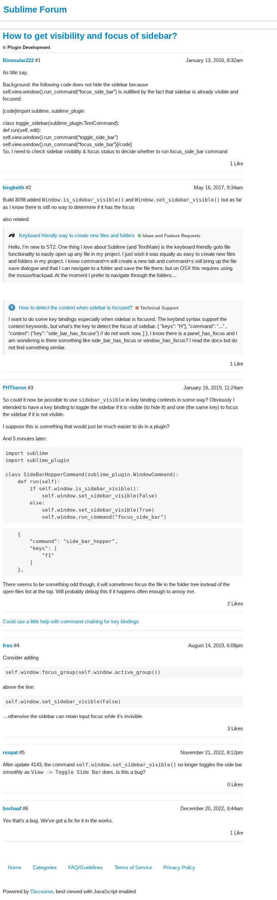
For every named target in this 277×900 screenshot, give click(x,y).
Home (14, 867)
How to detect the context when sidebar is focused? (75, 307)
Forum (92, 21)
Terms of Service (133, 867)
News (71, 21)
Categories (45, 867)
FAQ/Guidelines (85, 867)
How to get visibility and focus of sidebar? (90, 36)
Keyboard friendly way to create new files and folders (77, 235)
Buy (43, 21)
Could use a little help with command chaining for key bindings (71, 621)
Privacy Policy (179, 867)
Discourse (41, 891)
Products (20, 21)
